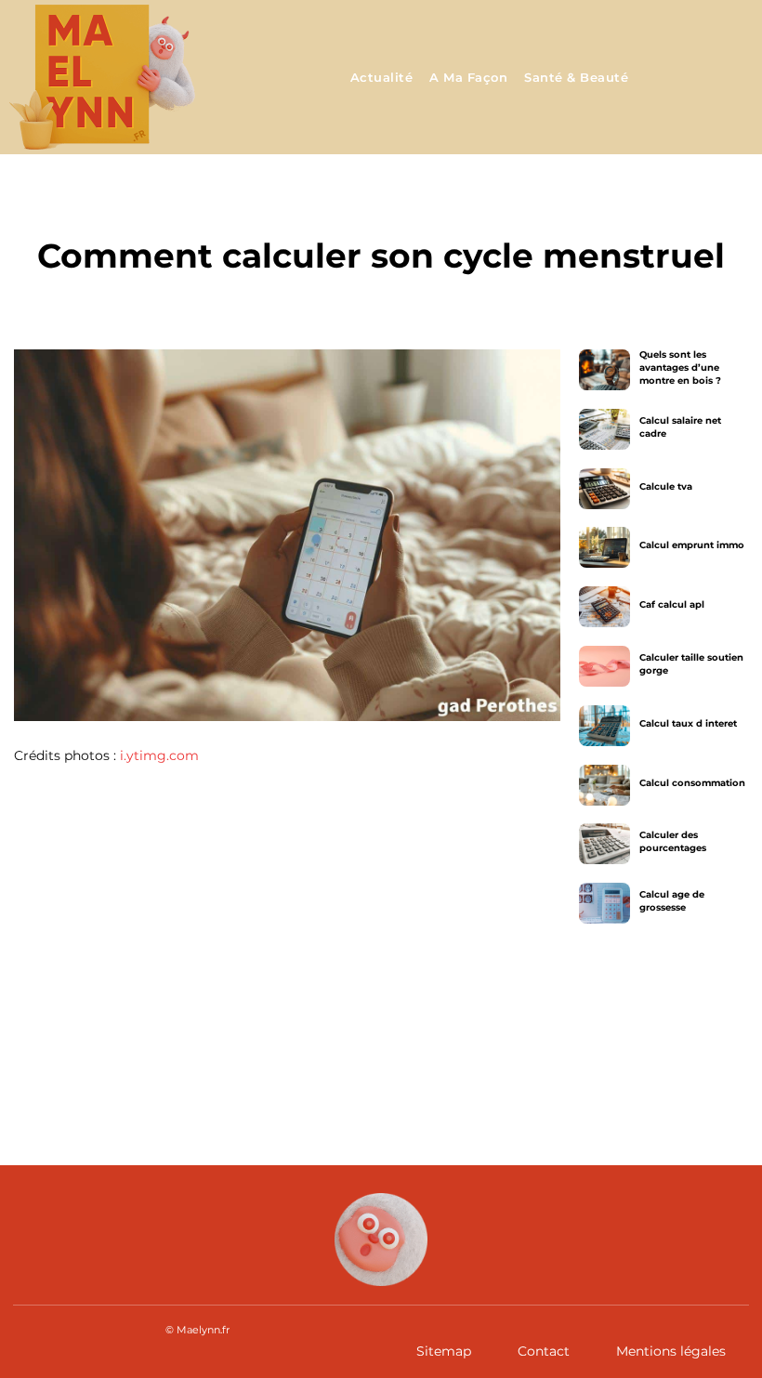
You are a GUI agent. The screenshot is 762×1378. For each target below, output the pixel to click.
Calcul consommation (691, 783)
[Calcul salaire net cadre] (604, 429)
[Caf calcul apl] (604, 606)
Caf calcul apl (670, 604)
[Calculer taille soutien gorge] (604, 666)
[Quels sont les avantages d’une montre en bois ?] (604, 369)
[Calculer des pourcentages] (604, 843)
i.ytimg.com (159, 755)
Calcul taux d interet (687, 723)
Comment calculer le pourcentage (521, 1043)
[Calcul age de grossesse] (604, 903)
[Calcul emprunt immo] (604, 547)
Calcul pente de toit (133, 1031)
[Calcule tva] (604, 488)
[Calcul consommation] (604, 785)
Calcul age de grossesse (670, 900)
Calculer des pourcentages (671, 841)
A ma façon (381, 212)
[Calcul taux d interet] (604, 725)
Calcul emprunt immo (690, 545)
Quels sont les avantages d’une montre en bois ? (679, 367)
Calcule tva (664, 486)
